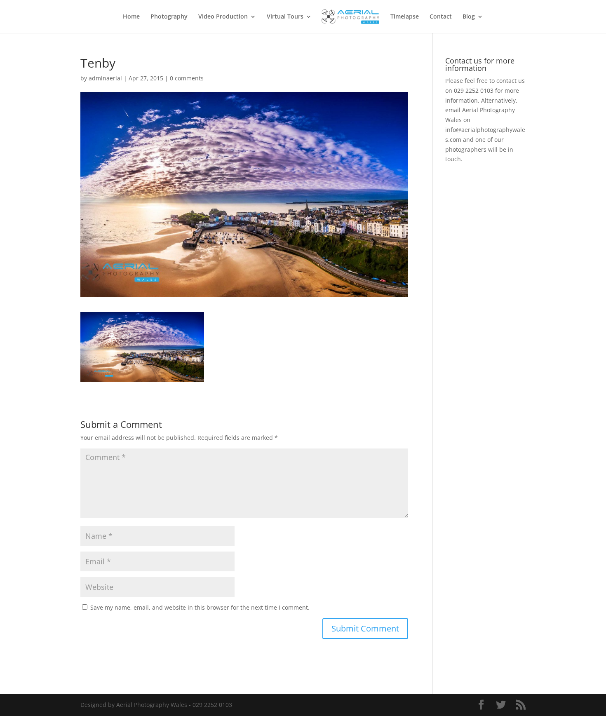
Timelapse (404, 17)
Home (131, 17)
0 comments (187, 78)
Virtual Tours (285, 17)
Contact (441, 17)
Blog (469, 17)
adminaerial (105, 78)
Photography (169, 17)
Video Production (223, 17)
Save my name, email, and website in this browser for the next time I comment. (200, 607)
